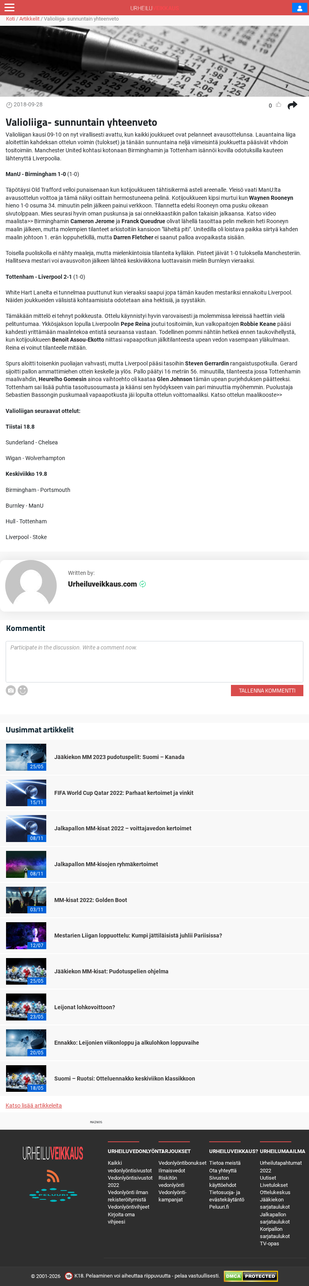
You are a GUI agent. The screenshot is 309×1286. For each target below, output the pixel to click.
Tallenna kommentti (267, 690)
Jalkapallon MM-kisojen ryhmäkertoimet (106, 864)
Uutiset (268, 1178)
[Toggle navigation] (9, 8)
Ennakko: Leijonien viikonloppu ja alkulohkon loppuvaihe (126, 1042)
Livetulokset (274, 1185)
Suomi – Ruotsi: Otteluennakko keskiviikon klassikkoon (124, 1078)
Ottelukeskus (275, 1192)
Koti (10, 19)
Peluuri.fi (219, 1207)
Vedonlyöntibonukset (182, 1163)
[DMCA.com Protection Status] (251, 1276)
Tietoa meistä (225, 1163)
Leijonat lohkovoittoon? (84, 1007)
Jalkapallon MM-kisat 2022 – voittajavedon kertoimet (123, 828)
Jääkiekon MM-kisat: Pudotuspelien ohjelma (111, 971)
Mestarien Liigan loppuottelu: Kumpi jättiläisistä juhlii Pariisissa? (138, 935)
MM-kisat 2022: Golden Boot (90, 900)
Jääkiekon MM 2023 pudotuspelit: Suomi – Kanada (119, 757)
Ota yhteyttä (223, 1171)
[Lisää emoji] (23, 690)
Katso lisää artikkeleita (34, 1105)
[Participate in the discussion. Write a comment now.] (154, 662)
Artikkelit (29, 19)
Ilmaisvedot (172, 1171)
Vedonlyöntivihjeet (128, 1207)
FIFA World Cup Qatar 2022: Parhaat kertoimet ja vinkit (124, 793)
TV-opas (269, 1243)
